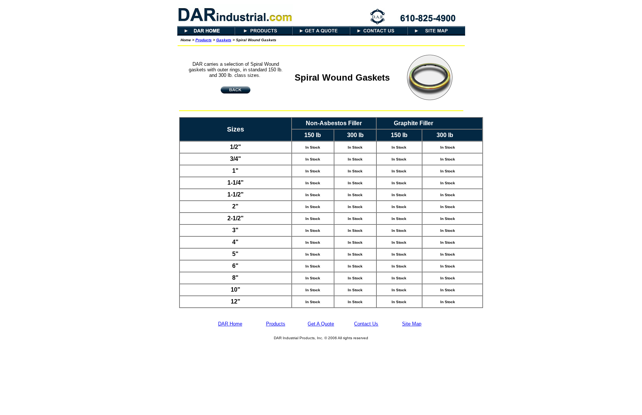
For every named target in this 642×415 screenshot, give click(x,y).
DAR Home (230, 324)
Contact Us (366, 324)
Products (203, 40)
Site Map (411, 324)
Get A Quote (321, 324)
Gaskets (223, 40)
